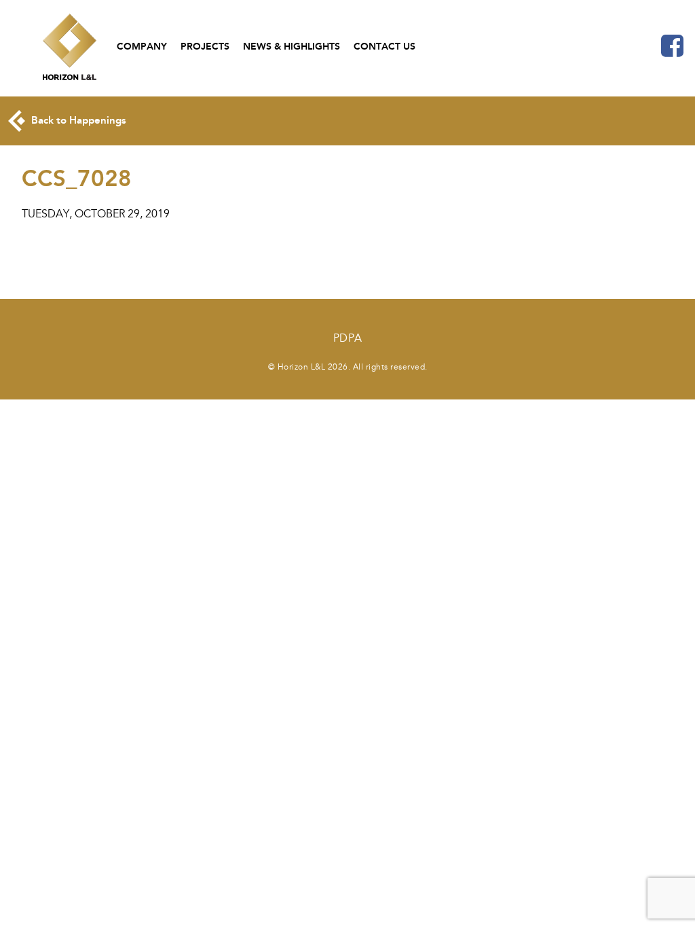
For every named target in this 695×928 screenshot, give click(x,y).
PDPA (347, 338)
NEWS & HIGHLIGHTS (291, 46)
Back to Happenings (77, 120)
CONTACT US (384, 46)
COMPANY (142, 46)
